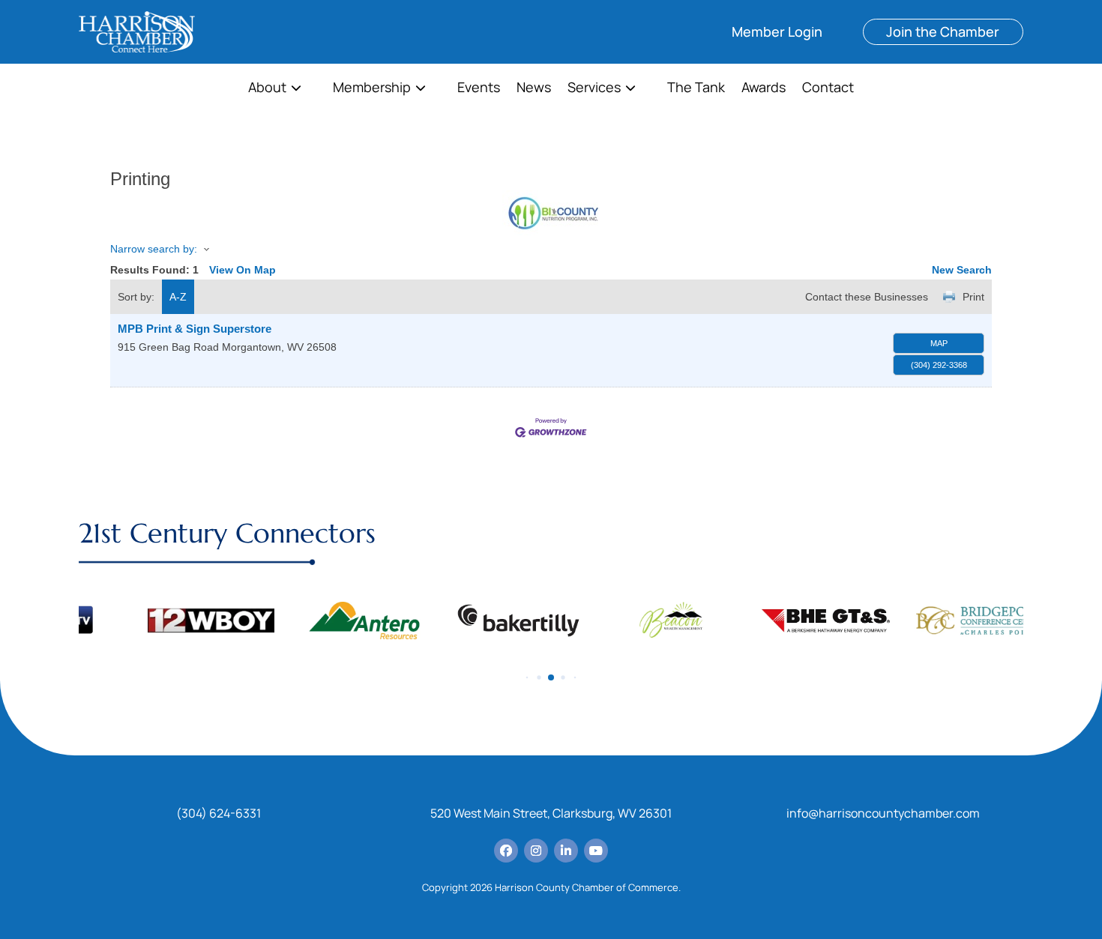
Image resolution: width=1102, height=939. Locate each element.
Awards (763, 89)
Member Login (777, 31)
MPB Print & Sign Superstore (194, 328)
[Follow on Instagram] (536, 851)
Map (939, 343)
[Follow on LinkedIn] (566, 851)
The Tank (696, 89)
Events (478, 89)
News (534, 89)
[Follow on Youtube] (596, 851)
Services (594, 89)
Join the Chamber (942, 31)
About (267, 89)
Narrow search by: (153, 249)
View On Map (242, 270)
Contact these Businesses (866, 297)
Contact (828, 89)
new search (962, 270)
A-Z (178, 297)
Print (973, 297)
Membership (372, 89)
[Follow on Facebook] (506, 851)
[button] (527, 677)
